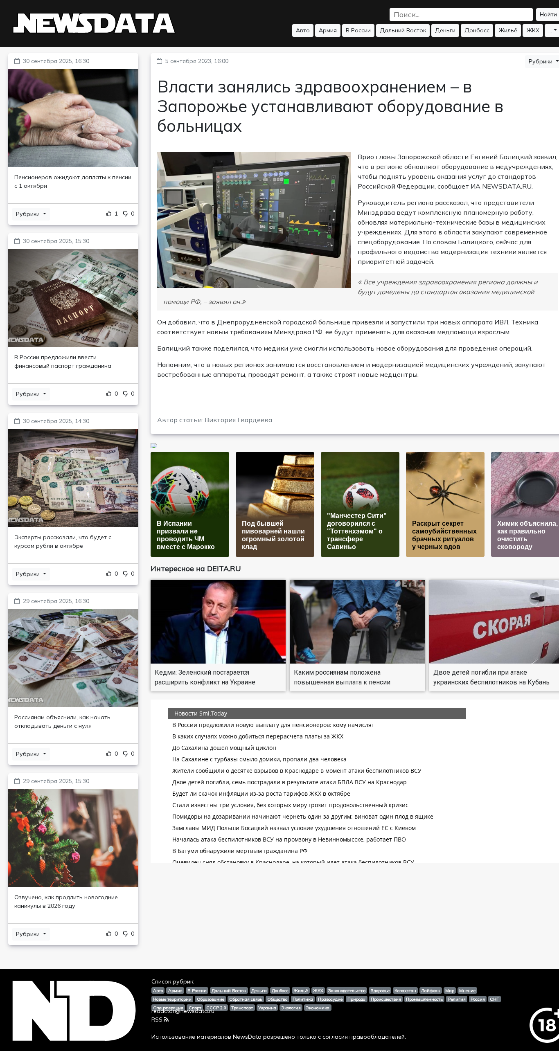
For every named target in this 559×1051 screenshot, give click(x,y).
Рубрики (28, 214)
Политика (303, 999)
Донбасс (476, 30)
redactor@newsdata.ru (182, 1011)
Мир (449, 990)
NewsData (247, 1036)
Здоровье (380, 990)
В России (358, 30)
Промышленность (424, 999)
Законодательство (346, 990)
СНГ (494, 999)
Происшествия (386, 999)
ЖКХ (532, 30)
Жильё (507, 30)
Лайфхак (430, 990)
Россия (478, 999)
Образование (210, 999)
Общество (277, 999)
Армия (328, 30)
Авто (303, 30)
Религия (457, 999)
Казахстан (405, 990)
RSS (156, 1019)
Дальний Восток (403, 30)
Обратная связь (245, 999)
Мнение (467, 990)
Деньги (445, 30)
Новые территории (172, 999)
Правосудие (330, 999)
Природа (356, 999)
